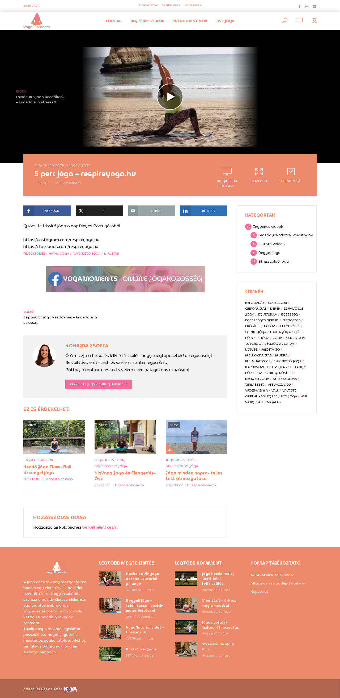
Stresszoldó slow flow (218, 647)
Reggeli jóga (78, 165)
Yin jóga (289, 396)
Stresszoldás (285, 378)
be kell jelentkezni (99, 527)
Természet (254, 384)
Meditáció (270, 349)
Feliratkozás (290, 180)
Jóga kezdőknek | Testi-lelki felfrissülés (218, 579)
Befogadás (254, 302)
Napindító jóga (86, 253)
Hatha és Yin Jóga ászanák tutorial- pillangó (142, 579)
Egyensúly (267, 314)
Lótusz (251, 349)
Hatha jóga (59, 253)
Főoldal (114, 21)
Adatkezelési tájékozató (272, 575)
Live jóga (224, 21)
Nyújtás (111, 253)
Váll (275, 390)
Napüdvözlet (256, 366)
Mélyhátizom (257, 361)
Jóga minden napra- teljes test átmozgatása (194, 476)
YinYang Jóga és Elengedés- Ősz (125, 476)
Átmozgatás (269, 402)
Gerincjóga (255, 331)
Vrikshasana (256, 390)
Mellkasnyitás (258, 355)
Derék (275, 308)
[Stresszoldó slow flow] (186, 649)
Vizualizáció (279, 384)
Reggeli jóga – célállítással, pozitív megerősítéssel (144, 605)
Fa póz (269, 326)
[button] (328, 7)
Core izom (277, 302)
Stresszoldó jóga (111, 466)
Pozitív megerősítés (274, 372)
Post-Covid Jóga (141, 649)
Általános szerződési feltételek (278, 583)
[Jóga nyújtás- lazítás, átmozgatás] (186, 627)
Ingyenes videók (147, 21)
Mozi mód (259, 180)
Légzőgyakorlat (280, 343)
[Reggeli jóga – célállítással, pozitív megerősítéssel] (110, 605)
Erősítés (252, 326)
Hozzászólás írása (58, 478)
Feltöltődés (34, 253)
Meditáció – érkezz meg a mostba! (219, 603)
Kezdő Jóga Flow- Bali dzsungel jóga (47, 470)
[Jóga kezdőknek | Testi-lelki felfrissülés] (186, 578)
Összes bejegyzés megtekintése (98, 383)
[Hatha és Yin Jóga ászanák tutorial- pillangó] (110, 578)
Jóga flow (282, 337)
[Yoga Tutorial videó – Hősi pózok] (110, 632)
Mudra (281, 355)
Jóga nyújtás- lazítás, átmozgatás (220, 625)
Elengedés (291, 320)
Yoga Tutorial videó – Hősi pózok (145, 630)
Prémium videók (190, 21)
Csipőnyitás (255, 308)
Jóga (264, 337)
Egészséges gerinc (262, 320)
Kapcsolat (259, 591)
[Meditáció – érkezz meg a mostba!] (186, 605)
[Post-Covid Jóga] (110, 654)
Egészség (289, 314)
